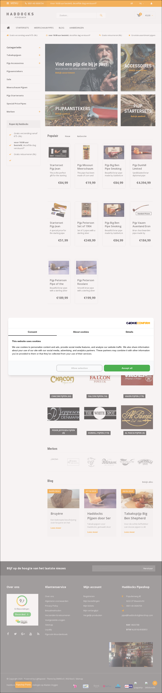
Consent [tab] (32, 332)
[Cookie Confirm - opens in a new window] (138, 323)
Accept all (127, 368)
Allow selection (79, 368)
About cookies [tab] (81, 332)
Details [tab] (129, 332)
